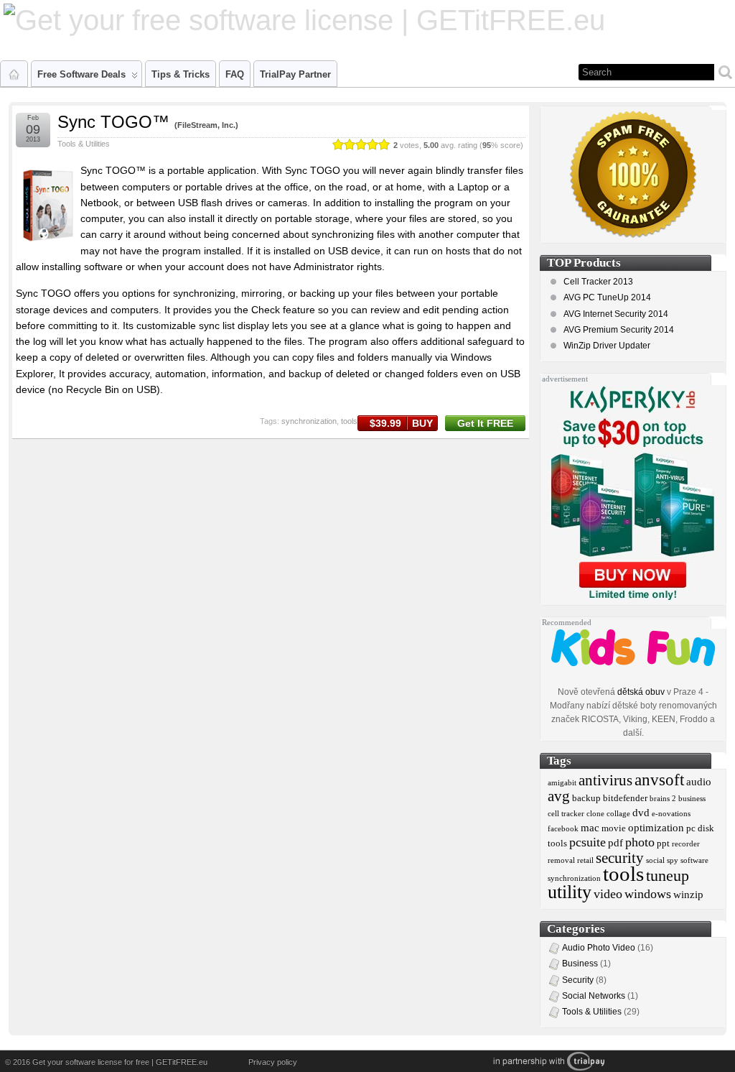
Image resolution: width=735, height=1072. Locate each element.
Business (580, 963)
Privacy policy (272, 1062)
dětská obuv (641, 692)
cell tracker (566, 814)
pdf (615, 842)
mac (590, 827)
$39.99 (401, 423)
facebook (563, 829)
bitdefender (625, 798)
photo (640, 842)
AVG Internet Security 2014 (615, 314)
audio (698, 781)
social (655, 860)
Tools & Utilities (83, 143)
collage (618, 814)
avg (559, 796)
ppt (663, 843)
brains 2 (663, 799)
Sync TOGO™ (113, 121)
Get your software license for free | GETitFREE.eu (119, 1062)
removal (561, 860)
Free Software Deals (81, 74)
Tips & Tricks (180, 74)
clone (595, 814)
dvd (641, 812)
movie (613, 828)
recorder (686, 844)
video (608, 894)
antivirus (605, 780)
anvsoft (659, 779)
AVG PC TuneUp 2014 (607, 297)
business (692, 799)
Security (578, 980)
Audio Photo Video (598, 948)
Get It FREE (485, 423)
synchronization (309, 421)
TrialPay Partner (295, 74)
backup (586, 798)
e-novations (671, 814)
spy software (687, 860)
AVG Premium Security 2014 (618, 330)
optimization (656, 827)
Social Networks (593, 996)
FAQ (234, 74)
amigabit (562, 783)
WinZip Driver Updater (606, 346)
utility (569, 892)
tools (349, 421)
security (620, 858)
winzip (688, 894)
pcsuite (587, 842)
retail (585, 860)
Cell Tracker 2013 (598, 282)
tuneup (667, 875)
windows (647, 894)
